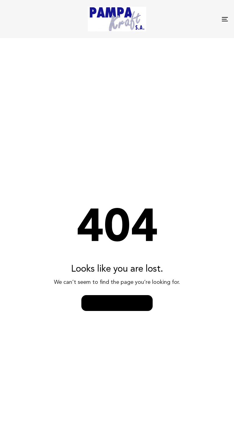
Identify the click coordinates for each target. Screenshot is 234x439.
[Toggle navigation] (191, 19)
